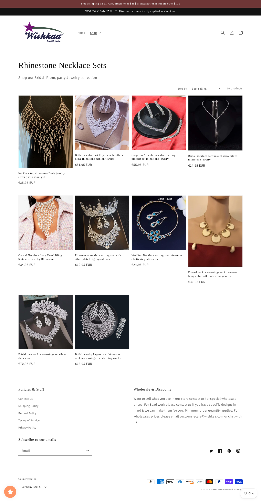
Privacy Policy (27, 427)
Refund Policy (27, 413)
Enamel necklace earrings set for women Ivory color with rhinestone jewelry (212, 274)
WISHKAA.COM (216, 489)
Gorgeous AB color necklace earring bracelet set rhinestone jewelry (153, 157)
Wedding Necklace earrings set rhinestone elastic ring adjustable (157, 257)
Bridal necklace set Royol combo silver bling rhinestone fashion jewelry (99, 157)
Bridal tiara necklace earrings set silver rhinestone (42, 356)
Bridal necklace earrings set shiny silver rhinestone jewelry (212, 157)
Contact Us (25, 399)
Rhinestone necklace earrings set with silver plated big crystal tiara (98, 257)
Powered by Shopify (233, 489)
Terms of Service (29, 420)
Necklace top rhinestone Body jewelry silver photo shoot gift (41, 175)
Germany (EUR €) (31, 487)
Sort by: (183, 88)
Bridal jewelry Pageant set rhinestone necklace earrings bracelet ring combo (98, 356)
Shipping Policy (28, 406)
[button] (222, 32)
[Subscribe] (87, 450)
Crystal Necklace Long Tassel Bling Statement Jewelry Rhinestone (40, 257)
